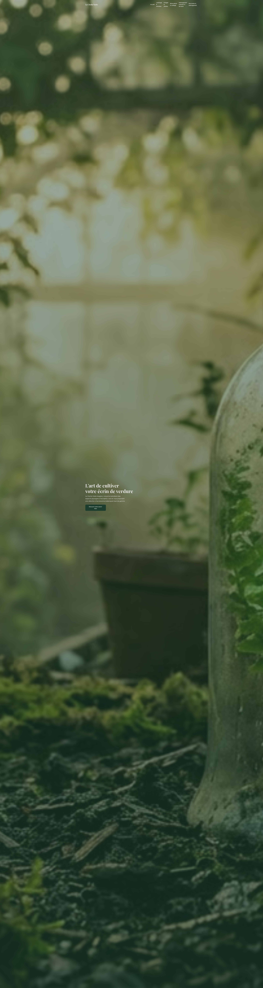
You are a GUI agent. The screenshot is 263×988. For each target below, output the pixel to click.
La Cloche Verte (91, 4)
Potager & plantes (166, 4)
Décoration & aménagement (193, 4)
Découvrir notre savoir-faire (95, 507)
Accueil (152, 4)
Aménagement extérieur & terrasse (183, 4)
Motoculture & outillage (173, 4)
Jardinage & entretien (159, 4)
